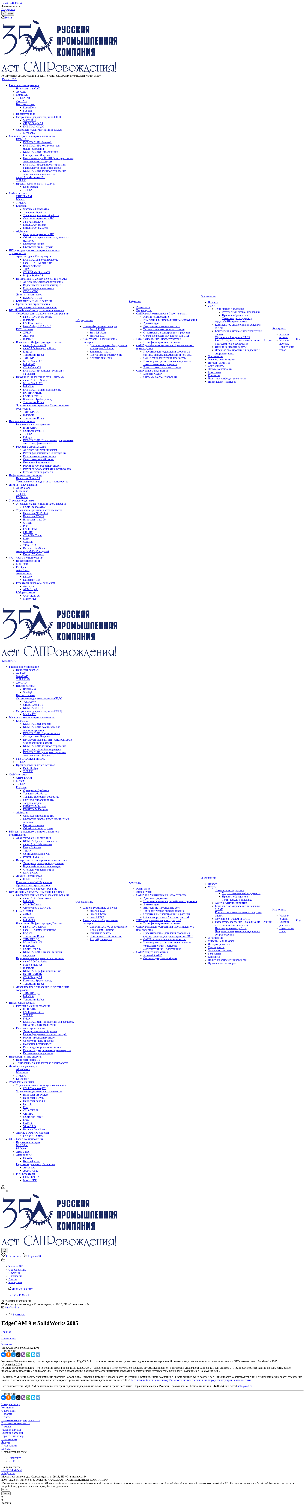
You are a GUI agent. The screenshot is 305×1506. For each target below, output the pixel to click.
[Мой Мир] (13, 1354)
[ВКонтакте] (3, 1354)
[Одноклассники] (8, 1354)
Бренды (6, 1448)
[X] (18, 1354)
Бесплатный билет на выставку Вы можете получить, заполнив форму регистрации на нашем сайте (191, 1380)
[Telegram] (38, 1354)
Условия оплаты (11, 1429)
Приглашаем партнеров (15, 1423)
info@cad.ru (12, 1307)
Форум (5, 1442)
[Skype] (33, 1354)
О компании (8, 1410)
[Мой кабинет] (3, 1187)
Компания (7, 1407)
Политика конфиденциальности (20, 1420)
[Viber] (23, 1354)
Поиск (6, 1493)
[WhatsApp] (28, 1354)
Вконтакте (18, 1314)
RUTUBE (14, 1461)
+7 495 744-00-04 (11, 2)
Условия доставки (12, 1432)
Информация (9, 1439)
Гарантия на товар (12, 1436)
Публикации (9, 1445)
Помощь (6, 1426)
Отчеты (6, 1416)
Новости (6, 1413)
